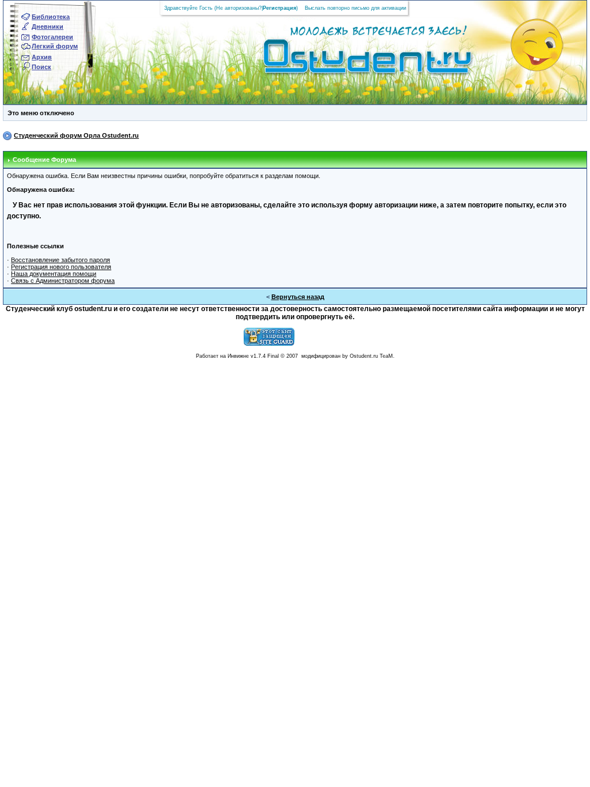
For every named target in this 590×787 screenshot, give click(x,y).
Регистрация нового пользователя (61, 266)
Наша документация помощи (53, 273)
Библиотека (51, 16)
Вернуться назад (297, 296)
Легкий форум (55, 46)
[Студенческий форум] (348, 59)
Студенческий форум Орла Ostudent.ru (76, 135)
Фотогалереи (52, 36)
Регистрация (279, 8)
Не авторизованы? (239, 8)
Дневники (47, 26)
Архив (42, 57)
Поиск (41, 66)
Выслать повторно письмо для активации (355, 8)
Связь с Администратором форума (63, 280)
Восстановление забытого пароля (60, 259)
